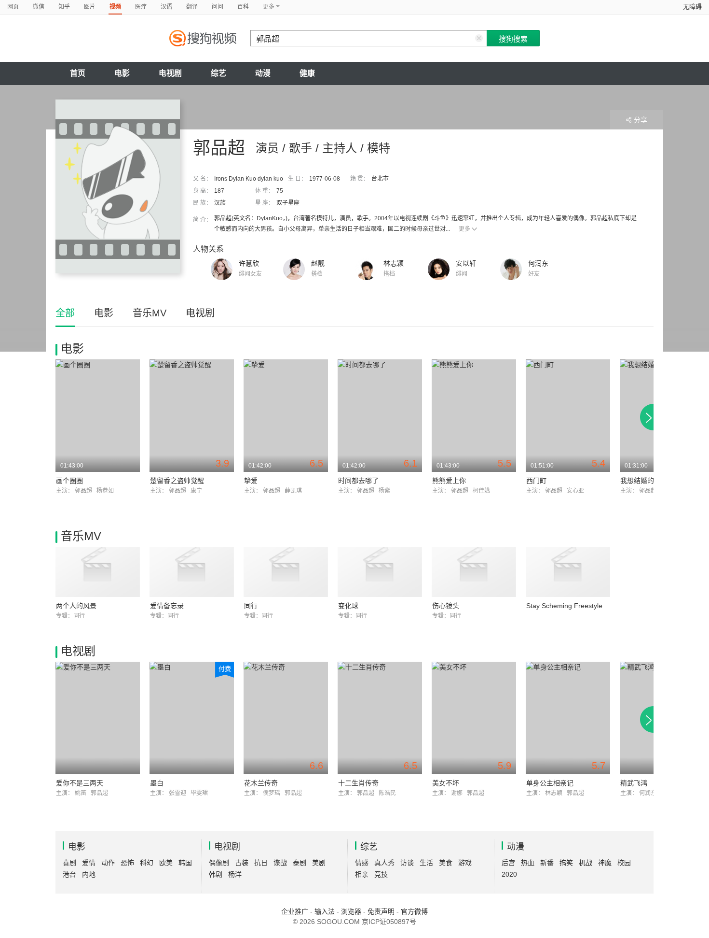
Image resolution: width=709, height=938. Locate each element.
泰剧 (299, 863)
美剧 (319, 863)
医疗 (141, 6)
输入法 (324, 911)
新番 (547, 863)
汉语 (166, 6)
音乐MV (149, 313)
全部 (65, 313)
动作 (108, 863)
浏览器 (351, 911)
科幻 (146, 863)
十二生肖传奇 (358, 783)
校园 (624, 863)
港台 (69, 874)
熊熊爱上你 (449, 480)
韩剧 (215, 874)
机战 (585, 863)
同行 (251, 606)
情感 (361, 863)
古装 (241, 863)
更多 (464, 229)
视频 (115, 6)
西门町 (536, 480)
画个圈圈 (69, 480)
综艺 (218, 73)
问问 (217, 6)
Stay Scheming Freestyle (564, 606)
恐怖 (127, 863)
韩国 (185, 863)
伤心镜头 (445, 606)
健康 (307, 73)
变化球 (348, 606)
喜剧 (69, 863)
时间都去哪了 (358, 480)
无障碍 (692, 6)
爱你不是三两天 (79, 783)
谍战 (280, 863)
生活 (426, 863)
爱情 (88, 863)
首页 (77, 73)
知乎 (64, 6)
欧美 (166, 863)
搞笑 (566, 863)
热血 (527, 863)
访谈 (407, 863)
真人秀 (384, 863)
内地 (88, 874)
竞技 (381, 874)
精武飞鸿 (633, 783)
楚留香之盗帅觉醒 (177, 480)
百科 (243, 6)
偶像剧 (219, 863)
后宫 (508, 863)
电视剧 (170, 73)
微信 (38, 6)
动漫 (263, 73)
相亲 (361, 874)
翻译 (192, 6)
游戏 (465, 863)
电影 (122, 73)
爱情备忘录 (167, 606)
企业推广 (294, 911)
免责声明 (381, 911)
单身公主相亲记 (549, 783)
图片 (89, 6)
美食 (445, 863)
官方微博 (414, 911)
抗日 (261, 863)
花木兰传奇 (261, 783)
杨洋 (235, 874)
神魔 (605, 863)
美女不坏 (445, 783)
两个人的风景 (76, 606)
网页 (13, 6)
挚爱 (251, 480)
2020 (509, 874)
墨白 (157, 783)
